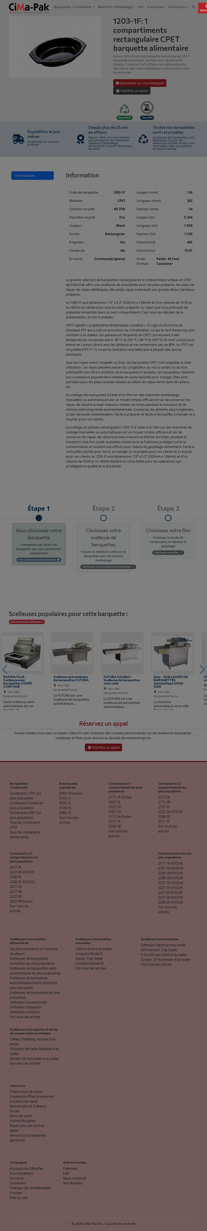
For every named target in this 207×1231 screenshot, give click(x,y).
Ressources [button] (177, 7)
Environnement (21, 1173)
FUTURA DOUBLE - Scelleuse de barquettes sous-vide (122, 680)
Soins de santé (21, 1116)
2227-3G (16, 896)
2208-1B (115, 826)
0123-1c (65, 798)
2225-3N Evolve (21, 901)
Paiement (70, 1168)
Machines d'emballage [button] (115, 7)
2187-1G (115, 811)
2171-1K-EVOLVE (170, 863)
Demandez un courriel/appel (141, 83)
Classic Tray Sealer (89, 958)
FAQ (66, 1173)
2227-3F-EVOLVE (22, 872)
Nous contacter (75, 1178)
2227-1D (115, 807)
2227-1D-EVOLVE (171, 882)
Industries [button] (155, 7)
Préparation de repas (26, 1091)
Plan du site (18, 1197)
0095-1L (65, 803)
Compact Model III (89, 963)
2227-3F (15, 867)
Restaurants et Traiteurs (28, 1106)
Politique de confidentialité (30, 1188)
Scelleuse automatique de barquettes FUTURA (71, 678)
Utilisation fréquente (25, 1007)
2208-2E (164, 816)
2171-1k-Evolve (120, 816)
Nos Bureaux (73, 1183)
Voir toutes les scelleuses (26, 621)
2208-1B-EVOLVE (170, 878)
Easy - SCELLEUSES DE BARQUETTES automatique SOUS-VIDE (171, 681)
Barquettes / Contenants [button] (73, 7)
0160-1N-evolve (70, 793)
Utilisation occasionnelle (28, 1002)
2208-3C (16, 877)
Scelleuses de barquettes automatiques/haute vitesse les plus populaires (34, 983)
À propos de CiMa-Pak (26, 1168)
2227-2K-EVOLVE (170, 811)
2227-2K (164, 797)
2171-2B (164, 802)
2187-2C (164, 807)
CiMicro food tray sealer (93, 948)
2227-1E (114, 802)
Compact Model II (88, 953)
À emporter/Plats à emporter (32, 1096)
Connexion (18, 1183)
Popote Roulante (22, 1120)
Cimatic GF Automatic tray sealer (166, 959)
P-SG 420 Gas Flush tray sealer (164, 954)
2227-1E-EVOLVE (170, 887)
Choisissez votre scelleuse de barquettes (106, 566)
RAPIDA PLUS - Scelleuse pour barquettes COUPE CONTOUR (17, 681)
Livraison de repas (24, 1101)
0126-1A (65, 808)
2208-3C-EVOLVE (22, 881)
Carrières (17, 1178)
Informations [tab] (25, 175)
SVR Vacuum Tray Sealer (159, 949)
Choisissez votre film (166, 552)
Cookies (16, 1192)
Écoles (14, 1111)
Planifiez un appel (134, 90)
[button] (4, 669)
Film (141, 7)
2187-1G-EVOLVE (171, 868)
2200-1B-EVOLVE (170, 873)
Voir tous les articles (25, 1017)
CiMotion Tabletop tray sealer (163, 945)
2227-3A (16, 886)
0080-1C (65, 812)
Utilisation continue (25, 1012)
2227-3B (16, 891)
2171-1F (114, 821)
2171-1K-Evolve (120, 797)
